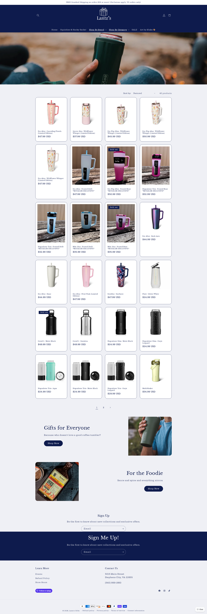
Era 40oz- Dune (44, 294)
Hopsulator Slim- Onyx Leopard (152, 342)
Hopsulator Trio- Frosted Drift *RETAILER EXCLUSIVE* (51, 248)
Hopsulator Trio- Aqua (47, 388)
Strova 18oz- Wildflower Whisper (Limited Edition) (84, 132)
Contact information (136, 610)
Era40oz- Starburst (115, 294)
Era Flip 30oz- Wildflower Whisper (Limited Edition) (119, 132)
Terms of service (118, 610)
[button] (38, 15)
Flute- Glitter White (150, 294)
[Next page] (110, 407)
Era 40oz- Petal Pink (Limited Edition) (85, 295)
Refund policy (88, 610)
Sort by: (127, 93)
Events (38, 574)
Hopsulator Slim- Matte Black (120, 341)
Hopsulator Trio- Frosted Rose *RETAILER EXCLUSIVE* (155, 190)
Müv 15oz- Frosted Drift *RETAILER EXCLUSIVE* (83, 248)
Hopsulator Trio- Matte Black (85, 388)
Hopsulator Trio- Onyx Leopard (117, 389)
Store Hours (41, 582)
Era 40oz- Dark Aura (151, 236)
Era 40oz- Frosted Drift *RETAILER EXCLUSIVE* (83, 190)
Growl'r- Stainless (80, 341)
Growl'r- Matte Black (47, 341)
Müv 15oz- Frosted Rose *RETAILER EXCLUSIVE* (118, 248)
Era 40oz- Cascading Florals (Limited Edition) (49, 132)
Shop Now (53, 443)
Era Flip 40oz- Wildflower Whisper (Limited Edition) (153, 132)
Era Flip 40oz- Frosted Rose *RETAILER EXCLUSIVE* (119, 190)
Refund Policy (42, 578)
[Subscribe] (123, 529)
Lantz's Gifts (74, 611)
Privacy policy (103, 610)
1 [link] (96, 407)
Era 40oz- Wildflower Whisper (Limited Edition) (51, 179)
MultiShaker (147, 388)
